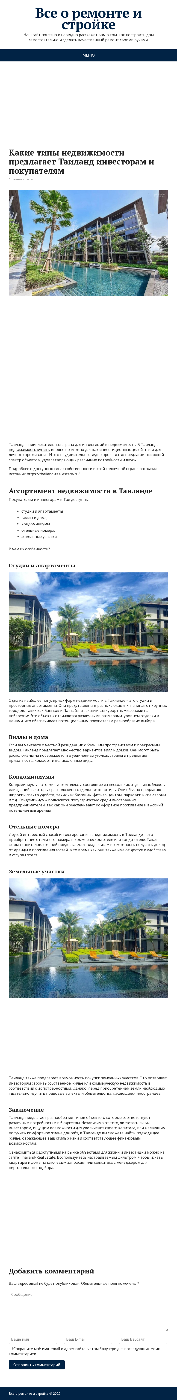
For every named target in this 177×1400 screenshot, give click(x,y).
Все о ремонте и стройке (88, 18)
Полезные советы (21, 179)
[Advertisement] (88, 100)
